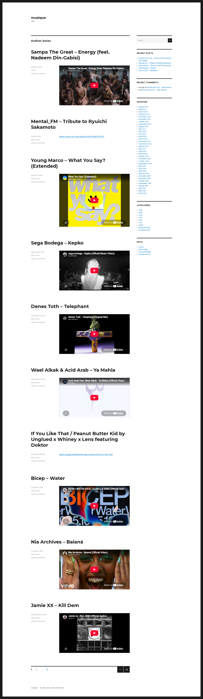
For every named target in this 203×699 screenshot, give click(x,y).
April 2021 (142, 151)
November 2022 (145, 119)
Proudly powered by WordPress (52, 688)
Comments (145, 252)
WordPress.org (144, 254)
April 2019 (142, 193)
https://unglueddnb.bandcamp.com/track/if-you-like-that (86, 454)
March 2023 (143, 112)
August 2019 (143, 186)
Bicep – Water (48, 478)
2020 (141, 215)
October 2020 (144, 161)
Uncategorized (144, 230)
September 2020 (145, 164)
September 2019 (145, 183)
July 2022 (142, 129)
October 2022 (144, 122)
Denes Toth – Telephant (60, 306)
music (33, 70)
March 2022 (143, 139)
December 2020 (145, 159)
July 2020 (142, 166)
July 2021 (142, 149)
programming (144, 228)
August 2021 (143, 146)
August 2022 (143, 127)
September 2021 (145, 144)
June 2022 (142, 132)
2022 (33, 255)
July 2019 (142, 188)
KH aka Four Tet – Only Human (159, 87)
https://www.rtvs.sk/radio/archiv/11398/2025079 (81, 136)
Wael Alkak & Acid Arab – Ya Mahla (73, 370)
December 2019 (144, 176)
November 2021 (145, 141)
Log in (141, 247)
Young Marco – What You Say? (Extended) (155, 66)
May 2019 (142, 191)
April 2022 (143, 136)
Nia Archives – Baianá (57, 542)
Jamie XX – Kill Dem (55, 605)
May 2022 (142, 134)
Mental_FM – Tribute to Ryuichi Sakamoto (155, 63)
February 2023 (144, 114)
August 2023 (143, 107)
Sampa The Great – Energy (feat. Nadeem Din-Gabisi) (70, 55)
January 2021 (144, 156)
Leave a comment (38, 73)
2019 (140, 213)
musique (38, 18)
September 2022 (145, 124)
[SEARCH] (170, 40)
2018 (140, 210)
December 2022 (145, 117)
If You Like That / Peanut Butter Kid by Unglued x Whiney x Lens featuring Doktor (78, 439)
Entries (143, 249)
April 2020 (143, 171)
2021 (140, 218)
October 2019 (143, 181)
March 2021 (143, 154)
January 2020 (144, 174)
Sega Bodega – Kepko (57, 243)
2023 (33, 140)
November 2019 (144, 178)
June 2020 (142, 169)
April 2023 (143, 109)
